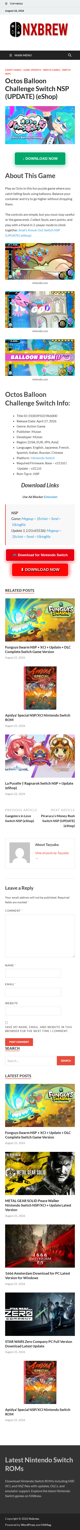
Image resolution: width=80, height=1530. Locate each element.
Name (10, 965)
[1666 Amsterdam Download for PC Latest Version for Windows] (40, 1245)
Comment (14, 910)
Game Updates (32, 69)
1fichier (42, 518)
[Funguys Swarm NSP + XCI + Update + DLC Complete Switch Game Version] (40, 621)
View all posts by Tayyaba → (52, 855)
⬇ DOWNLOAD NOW (40, 570)
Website (11, 1003)
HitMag (46, 1525)
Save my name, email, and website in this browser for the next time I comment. (38, 1029)
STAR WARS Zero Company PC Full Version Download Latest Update (38, 1343)
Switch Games (51, 69)
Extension (50, 497)
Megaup (27, 518)
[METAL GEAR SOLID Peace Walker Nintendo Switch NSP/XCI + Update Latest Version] (40, 1173)
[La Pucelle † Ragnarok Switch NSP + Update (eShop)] (40, 757)
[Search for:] (40, 1060)
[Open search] (70, 55)
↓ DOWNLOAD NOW (40, 158)
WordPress (28, 1525)
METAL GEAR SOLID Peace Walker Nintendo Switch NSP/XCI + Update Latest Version (38, 1205)
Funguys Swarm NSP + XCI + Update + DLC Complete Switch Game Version (38, 649)
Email (10, 984)
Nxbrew (34, 1518)
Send (54, 518)
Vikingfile (19, 524)
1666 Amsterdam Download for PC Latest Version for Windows (37, 1275)
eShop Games (13, 69)
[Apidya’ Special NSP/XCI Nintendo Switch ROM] (40, 689)
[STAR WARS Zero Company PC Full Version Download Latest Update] (40, 1314)
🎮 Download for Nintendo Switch (40, 555)
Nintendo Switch (43, 458)
